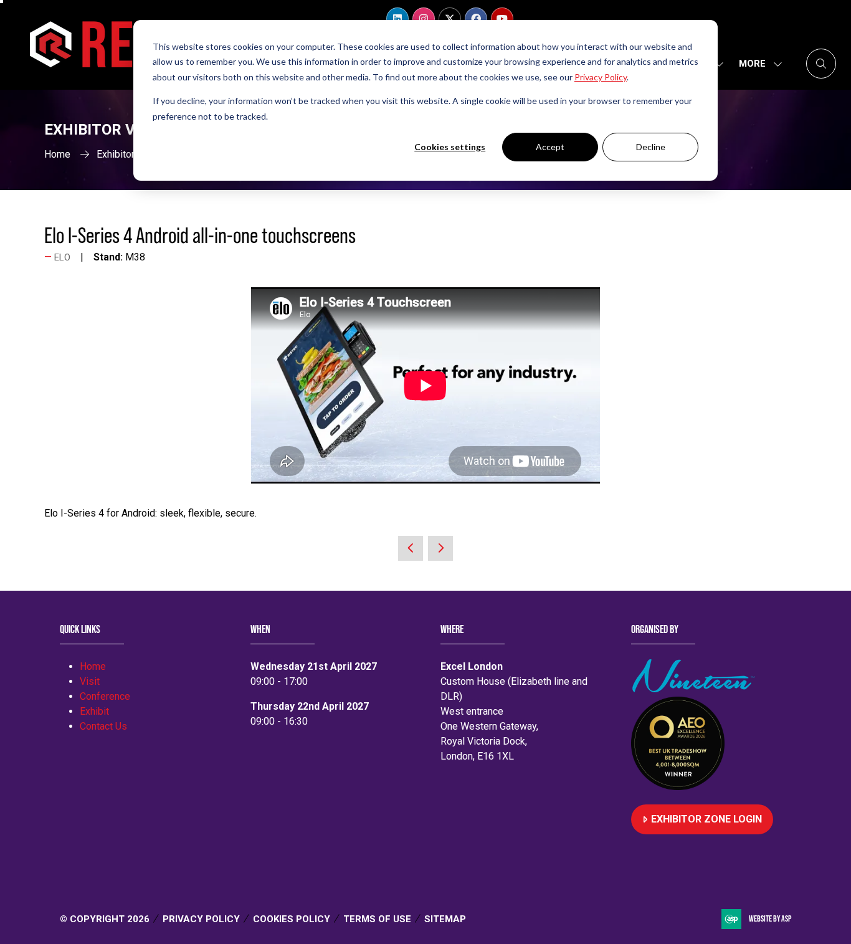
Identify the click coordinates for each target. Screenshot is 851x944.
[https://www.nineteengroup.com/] (696, 689)
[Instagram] (423, 18)
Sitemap (445, 919)
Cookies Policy (291, 919)
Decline (650, 146)
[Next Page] (440, 548)
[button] (756, 64)
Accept (550, 146)
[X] (450, 18)
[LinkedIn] (397, 18)
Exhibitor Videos (132, 154)
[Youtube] (502, 18)
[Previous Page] (410, 548)
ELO (62, 257)
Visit (90, 681)
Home (57, 154)
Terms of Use (377, 919)
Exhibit (94, 711)
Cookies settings (449, 146)
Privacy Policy (201, 919)
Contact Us (103, 726)
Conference (105, 696)
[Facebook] (476, 18)
